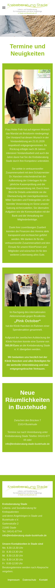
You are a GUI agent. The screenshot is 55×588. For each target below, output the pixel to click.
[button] (3, 7)
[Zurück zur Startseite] (27, 7)
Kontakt (43, 580)
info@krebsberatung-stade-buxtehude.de (27, 444)
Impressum (14, 580)
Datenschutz (29, 580)
